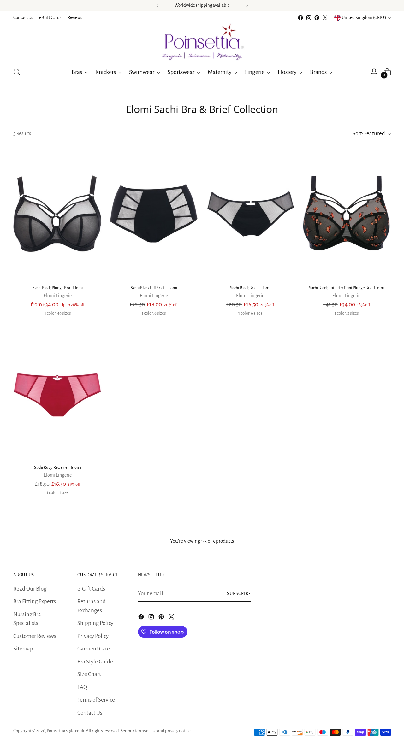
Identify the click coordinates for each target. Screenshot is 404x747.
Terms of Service (96, 700)
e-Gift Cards (91, 589)
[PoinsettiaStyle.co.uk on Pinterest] (317, 18)
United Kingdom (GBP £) (364, 17)
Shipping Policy (95, 623)
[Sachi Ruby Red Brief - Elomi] (57, 393)
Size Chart (89, 674)
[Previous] (157, 5)
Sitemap (23, 649)
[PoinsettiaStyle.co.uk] (202, 41)
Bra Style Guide (95, 662)
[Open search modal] (16, 72)
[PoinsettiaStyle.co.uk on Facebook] (300, 18)
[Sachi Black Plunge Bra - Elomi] (57, 213)
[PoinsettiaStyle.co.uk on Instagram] (309, 18)
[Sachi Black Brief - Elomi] (250, 213)
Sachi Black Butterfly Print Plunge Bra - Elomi (346, 288)
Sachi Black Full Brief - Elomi (154, 288)
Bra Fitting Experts (34, 601)
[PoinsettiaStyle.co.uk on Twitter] (325, 18)
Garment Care (93, 649)
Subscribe (239, 593)
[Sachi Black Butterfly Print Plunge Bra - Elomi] (346, 213)
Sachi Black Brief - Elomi (250, 288)
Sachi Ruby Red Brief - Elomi (57, 467)
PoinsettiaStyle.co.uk (65, 730)
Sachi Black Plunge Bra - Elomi (58, 288)
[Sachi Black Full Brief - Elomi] (154, 213)
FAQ (82, 687)
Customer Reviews (34, 636)
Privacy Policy (93, 636)
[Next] (247, 5)
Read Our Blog (29, 589)
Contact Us (89, 713)
